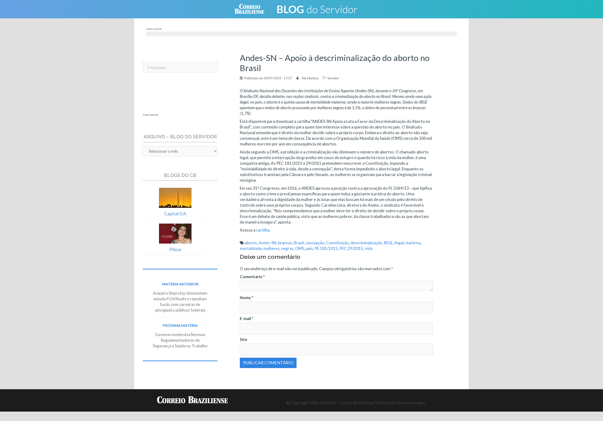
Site (243, 339)
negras (287, 248)
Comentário (252, 276)
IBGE (388, 242)
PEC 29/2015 (351, 248)
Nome (246, 297)
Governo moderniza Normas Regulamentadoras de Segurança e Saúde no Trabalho (180, 340)
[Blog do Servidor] (320, 8)
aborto (251, 242)
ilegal (399, 242)
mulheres (271, 248)
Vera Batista (310, 78)
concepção (315, 242)
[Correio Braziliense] (253, 8)
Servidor (333, 78)
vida (368, 248)
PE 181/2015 (326, 248)
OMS (299, 248)
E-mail (246, 318)
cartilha (262, 230)
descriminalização (366, 242)
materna (412, 242)
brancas (285, 242)
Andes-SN (268, 242)
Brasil (299, 242)
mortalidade (251, 248)
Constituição (337, 242)
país (309, 248)
